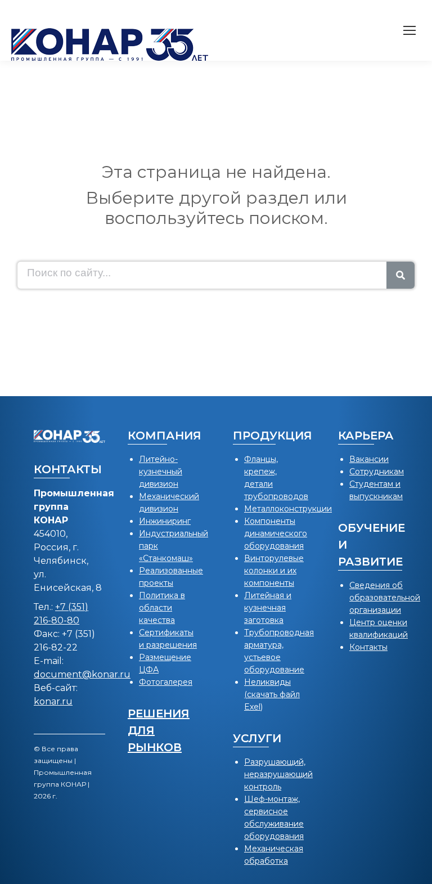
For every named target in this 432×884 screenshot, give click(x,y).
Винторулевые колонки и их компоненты (274, 570)
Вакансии (369, 459)
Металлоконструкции (288, 509)
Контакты (368, 647)
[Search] (400, 275)
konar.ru (53, 701)
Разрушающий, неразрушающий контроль (278, 774)
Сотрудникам (376, 471)
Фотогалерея (165, 682)
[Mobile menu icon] (409, 30)
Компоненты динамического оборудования (275, 533)
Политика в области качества (162, 607)
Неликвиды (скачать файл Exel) (272, 694)
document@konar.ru (82, 674)
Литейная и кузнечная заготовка (267, 607)
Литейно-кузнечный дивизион (160, 471)
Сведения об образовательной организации (384, 597)
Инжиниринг (165, 521)
